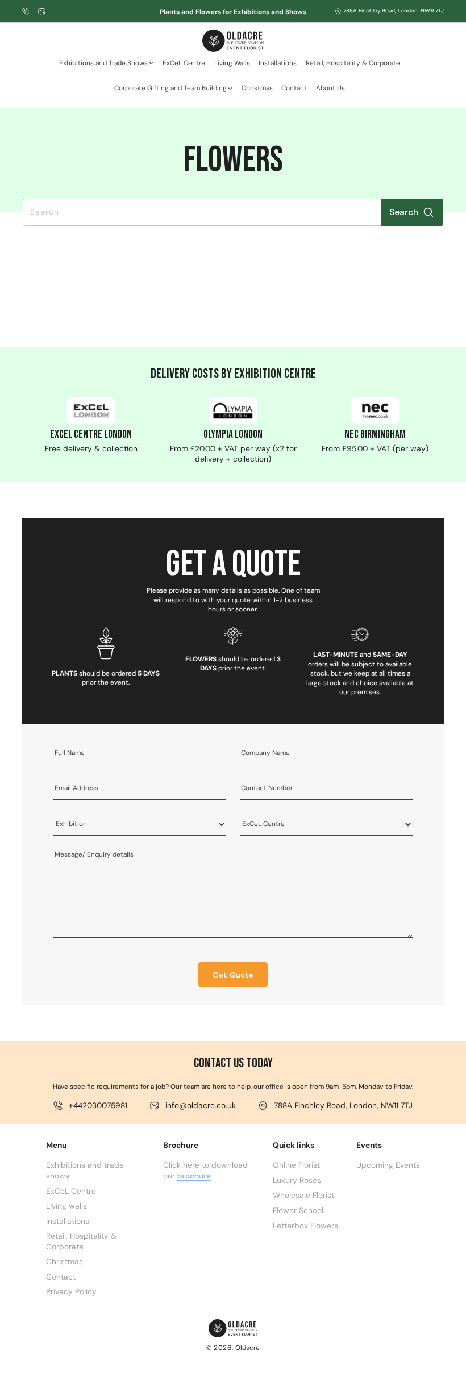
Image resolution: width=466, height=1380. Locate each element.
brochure (194, 1176)
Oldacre (247, 1347)
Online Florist (296, 1165)
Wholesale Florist (303, 1195)
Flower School (298, 1210)
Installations (67, 1221)
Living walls (66, 1206)
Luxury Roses (297, 1180)
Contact (61, 1277)
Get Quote (233, 975)
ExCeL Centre (71, 1191)
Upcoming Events (388, 1165)
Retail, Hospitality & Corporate (81, 1241)
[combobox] (233, 212)
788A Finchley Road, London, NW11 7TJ (393, 10)
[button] (106, 66)
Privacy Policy (71, 1291)
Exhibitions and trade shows (85, 1170)
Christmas (64, 1261)
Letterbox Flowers (305, 1225)
